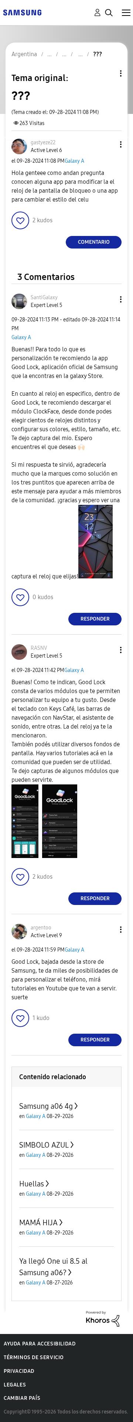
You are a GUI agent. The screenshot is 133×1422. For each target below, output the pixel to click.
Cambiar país (22, 1398)
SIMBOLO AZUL (44, 1145)
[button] (108, 144)
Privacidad (19, 1371)
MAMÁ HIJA (38, 1222)
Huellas (31, 1183)
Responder (95, 619)
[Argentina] (22, 12)
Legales (15, 1385)
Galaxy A (74, 161)
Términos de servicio (34, 1357)
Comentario (94, 242)
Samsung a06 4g (46, 1106)
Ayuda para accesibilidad (39, 1344)
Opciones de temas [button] (108, 73)
